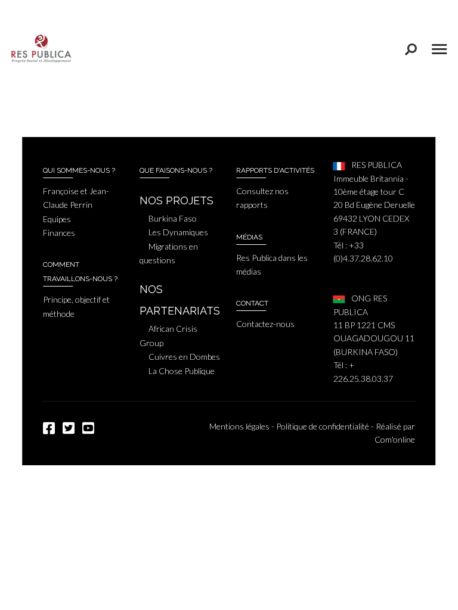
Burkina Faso (172, 218)
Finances (59, 233)
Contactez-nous (265, 324)
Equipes (57, 219)
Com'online (395, 439)
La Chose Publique (181, 371)
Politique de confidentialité (322, 426)
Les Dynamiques (178, 232)
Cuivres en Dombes (184, 356)
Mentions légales (239, 426)
